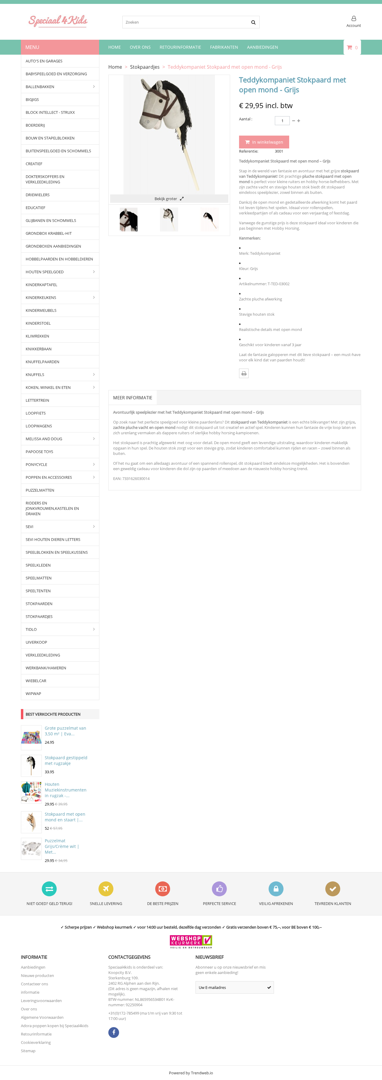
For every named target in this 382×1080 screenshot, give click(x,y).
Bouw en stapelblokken (50, 138)
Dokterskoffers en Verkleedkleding (45, 179)
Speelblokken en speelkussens (57, 552)
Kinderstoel (38, 323)
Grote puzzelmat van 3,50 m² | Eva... (65, 731)
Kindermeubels (41, 310)
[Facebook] (113, 1032)
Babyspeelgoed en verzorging (56, 73)
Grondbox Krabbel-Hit (49, 233)
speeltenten (38, 590)
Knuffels (35, 374)
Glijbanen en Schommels (51, 220)
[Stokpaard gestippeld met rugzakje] (31, 774)
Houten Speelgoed (45, 271)
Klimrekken (37, 336)
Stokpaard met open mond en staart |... (65, 817)
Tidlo (31, 629)
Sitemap (28, 1050)
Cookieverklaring (36, 1042)
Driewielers (38, 194)
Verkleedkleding (43, 655)
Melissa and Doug (44, 438)
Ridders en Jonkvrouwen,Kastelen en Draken (52, 508)
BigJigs (32, 99)
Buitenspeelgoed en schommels (58, 151)
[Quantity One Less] (298, 120)
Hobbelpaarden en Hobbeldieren (59, 259)
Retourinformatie (180, 47)
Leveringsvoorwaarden (41, 1000)
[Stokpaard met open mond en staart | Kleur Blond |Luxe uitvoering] (31, 830)
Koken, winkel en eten (48, 387)
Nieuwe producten (37, 975)
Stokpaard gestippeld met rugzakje (66, 760)
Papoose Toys (39, 451)
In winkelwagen (267, 142)
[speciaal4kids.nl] (58, 27)
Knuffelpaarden (42, 361)
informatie (30, 992)
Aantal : (245, 119)
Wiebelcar (36, 680)
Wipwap (33, 693)
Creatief (34, 163)
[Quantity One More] (293, 120)
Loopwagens (39, 426)
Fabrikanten (224, 47)
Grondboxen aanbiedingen (53, 246)
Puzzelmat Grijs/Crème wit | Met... (62, 846)
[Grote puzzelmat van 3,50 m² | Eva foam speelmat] (31, 747)
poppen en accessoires (49, 477)
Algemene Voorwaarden (42, 1017)
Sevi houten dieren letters (53, 539)
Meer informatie (132, 398)
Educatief (35, 207)
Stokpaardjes (39, 616)
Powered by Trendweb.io (191, 1073)
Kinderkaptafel (41, 284)
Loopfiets (36, 413)
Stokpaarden (39, 603)
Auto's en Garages (44, 61)
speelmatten (39, 578)
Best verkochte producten (53, 714)
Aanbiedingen (262, 47)
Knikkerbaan (39, 349)
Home (114, 47)
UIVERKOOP (36, 642)
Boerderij (35, 125)
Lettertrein (37, 400)
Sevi (29, 526)
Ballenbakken (40, 86)
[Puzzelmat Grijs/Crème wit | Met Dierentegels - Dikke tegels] (31, 857)
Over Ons (140, 47)
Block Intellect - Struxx (50, 112)
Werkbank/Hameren (46, 668)
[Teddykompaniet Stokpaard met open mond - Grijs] (129, 230)
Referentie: (248, 151)
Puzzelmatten (40, 490)
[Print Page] (244, 373)
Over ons (29, 1009)
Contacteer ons (34, 984)
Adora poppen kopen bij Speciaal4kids (54, 1025)
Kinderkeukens (41, 297)
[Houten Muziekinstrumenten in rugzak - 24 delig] (31, 800)
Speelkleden (38, 565)
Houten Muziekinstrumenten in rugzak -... (66, 789)
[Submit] (269, 987)
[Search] (253, 22)
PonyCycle (36, 464)
